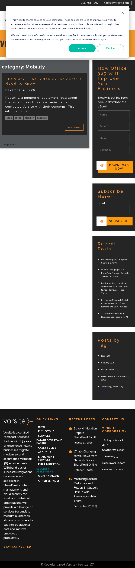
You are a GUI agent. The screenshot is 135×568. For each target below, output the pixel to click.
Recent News (110, 369)
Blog (9, 118)
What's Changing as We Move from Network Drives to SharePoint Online (115, 273)
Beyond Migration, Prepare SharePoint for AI (85, 433)
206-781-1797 (89, 3)
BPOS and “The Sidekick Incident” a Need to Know (43, 81)
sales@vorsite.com (116, 3)
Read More (74, 127)
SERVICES (44, 435)
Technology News (112, 386)
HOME (42, 426)
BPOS (18, 118)
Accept (82, 48)
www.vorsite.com (112, 469)
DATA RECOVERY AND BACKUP (49, 442)
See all (102, 393)
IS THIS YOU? (46, 431)
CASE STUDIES (47, 447)
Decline (110, 48)
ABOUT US (44, 452)
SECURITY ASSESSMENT (44, 470)
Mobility (29, 118)
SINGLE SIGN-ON (48, 476)
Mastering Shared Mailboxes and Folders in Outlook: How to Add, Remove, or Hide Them (86, 490)
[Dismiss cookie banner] (122, 13)
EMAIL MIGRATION (49, 464)
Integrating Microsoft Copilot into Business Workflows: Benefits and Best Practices (114, 303)
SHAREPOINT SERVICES (46, 458)
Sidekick (42, 118)
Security (107, 363)
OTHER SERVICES (49, 480)
